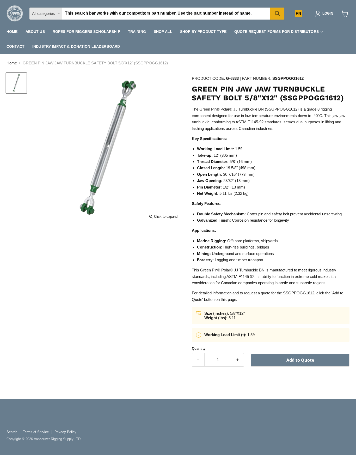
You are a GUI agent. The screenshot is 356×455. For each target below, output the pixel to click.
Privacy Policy (65, 432)
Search (12, 432)
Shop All (163, 31)
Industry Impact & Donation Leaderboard (76, 46)
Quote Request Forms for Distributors (277, 31)
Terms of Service (36, 432)
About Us (35, 31)
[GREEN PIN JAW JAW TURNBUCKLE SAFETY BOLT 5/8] (16, 83)
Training (137, 31)
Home (12, 31)
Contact (15, 46)
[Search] (277, 14)
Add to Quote (300, 360)
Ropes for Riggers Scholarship (86, 31)
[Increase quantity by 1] (237, 359)
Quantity (198, 348)
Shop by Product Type (203, 31)
